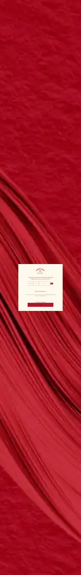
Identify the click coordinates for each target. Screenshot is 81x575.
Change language (40, 302)
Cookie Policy (43, 295)
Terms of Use (49, 294)
